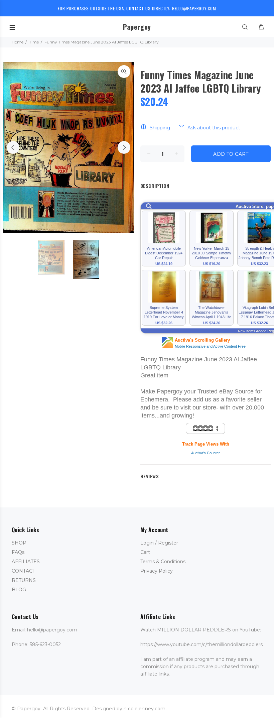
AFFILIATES (26, 562)
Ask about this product (213, 128)
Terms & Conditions (162, 562)
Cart (145, 552)
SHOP (19, 543)
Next (124, 147)
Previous (13, 147)
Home (17, 41)
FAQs (18, 552)
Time (34, 41)
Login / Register (159, 543)
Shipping (160, 128)
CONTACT (23, 571)
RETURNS (24, 580)
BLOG (19, 590)
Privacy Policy (156, 571)
